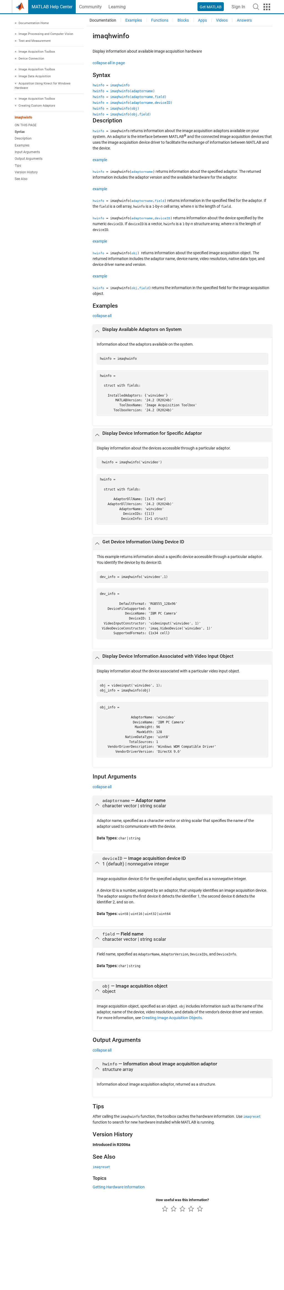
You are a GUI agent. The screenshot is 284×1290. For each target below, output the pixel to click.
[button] (256, 6)
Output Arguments (28, 159)
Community (90, 6)
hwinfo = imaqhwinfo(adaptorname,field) (129, 97)
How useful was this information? (182, 1200)
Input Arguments (27, 152)
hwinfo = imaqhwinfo (111, 85)
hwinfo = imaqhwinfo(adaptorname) (124, 91)
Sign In (238, 6)
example (100, 160)
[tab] (182, 331)
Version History (26, 172)
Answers (244, 20)
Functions (159, 20)
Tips (18, 166)
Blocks (183, 20)
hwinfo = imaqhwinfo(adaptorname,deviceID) (132, 103)
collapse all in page (109, 63)
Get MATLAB (211, 7)
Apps (202, 20)
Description (23, 138)
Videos (222, 20)
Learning (117, 6)
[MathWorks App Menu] (266, 7)
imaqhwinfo (23, 117)
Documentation (103, 20)
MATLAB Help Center (52, 6)
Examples (22, 145)
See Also (21, 179)
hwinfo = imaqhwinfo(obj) (116, 109)
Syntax (20, 132)
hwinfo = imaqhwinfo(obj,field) (122, 114)
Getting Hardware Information (119, 1187)
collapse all (102, 315)
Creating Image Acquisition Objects (172, 1018)
